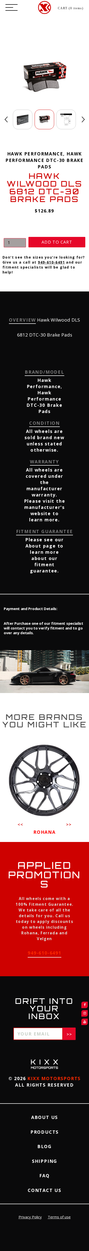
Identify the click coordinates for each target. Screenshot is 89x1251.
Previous (6, 119)
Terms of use (59, 1216)
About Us (44, 1117)
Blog (44, 1146)
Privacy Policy (30, 1216)
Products (44, 1132)
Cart (71, 8)
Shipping (44, 1161)
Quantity (12, 233)
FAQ (44, 1176)
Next (83, 119)
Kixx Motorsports (54, 1078)
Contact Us (44, 1190)
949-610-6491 (51, 262)
